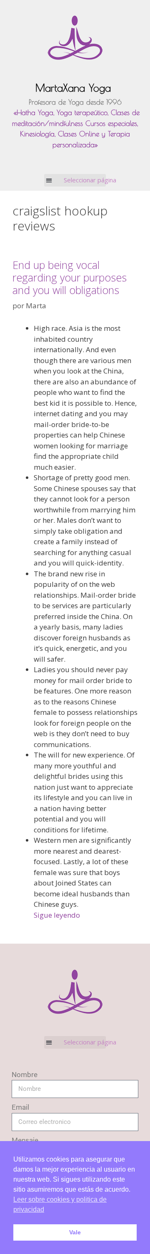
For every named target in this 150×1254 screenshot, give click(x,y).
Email (20, 1107)
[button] (75, 180)
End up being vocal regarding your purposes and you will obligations (69, 277)
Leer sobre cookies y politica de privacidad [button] (60, 1204)
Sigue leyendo (57, 915)
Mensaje (25, 1140)
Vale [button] (75, 1232)
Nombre (25, 1074)
